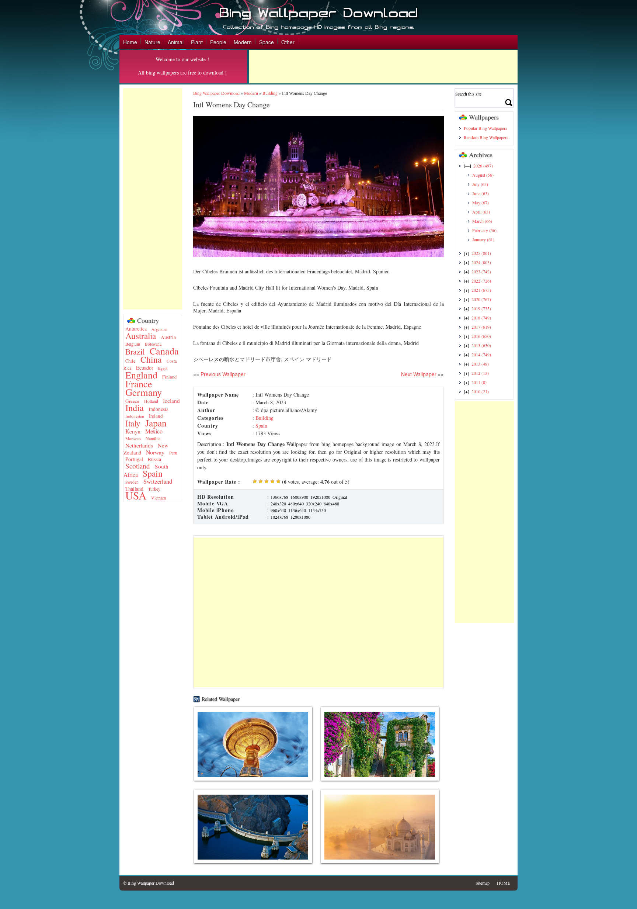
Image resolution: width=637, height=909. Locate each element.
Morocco (133, 438)
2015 (481, 345)
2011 (479, 382)
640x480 (331, 504)
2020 (481, 299)
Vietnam (158, 498)
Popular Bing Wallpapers (485, 128)
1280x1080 (300, 517)
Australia (140, 336)
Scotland (137, 465)
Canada (164, 350)
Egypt (162, 368)
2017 (481, 327)
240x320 (278, 504)
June (480, 193)
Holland (151, 401)
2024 (481, 262)
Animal (176, 42)
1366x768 (279, 497)
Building (270, 93)
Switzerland (157, 481)
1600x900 (299, 497)
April (481, 212)
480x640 (296, 504)
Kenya (132, 431)
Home (130, 42)
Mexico (154, 431)
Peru (173, 453)
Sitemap (483, 883)
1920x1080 (320, 497)
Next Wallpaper (418, 374)
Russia (154, 459)
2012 (480, 373)
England (141, 375)
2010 (480, 391)
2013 (480, 364)
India (134, 407)
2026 (483, 166)
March (482, 221)
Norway (155, 452)
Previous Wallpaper (222, 374)
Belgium (132, 344)
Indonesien (134, 416)
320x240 (313, 504)
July (480, 184)
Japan (156, 423)
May (480, 202)
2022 (481, 281)
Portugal (134, 459)
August (483, 175)
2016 (481, 336)
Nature (152, 42)
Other (288, 42)
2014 (481, 354)
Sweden (132, 482)
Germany (143, 392)
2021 (481, 290)
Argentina (159, 329)
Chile (130, 361)
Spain (153, 473)
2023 (481, 271)
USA (135, 495)
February (484, 230)
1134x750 (317, 510)
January (483, 239)
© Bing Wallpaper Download (148, 883)
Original (340, 497)
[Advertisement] (383, 66)
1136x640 (297, 510)
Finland (169, 377)
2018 (481, 318)
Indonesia (158, 409)
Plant (197, 42)
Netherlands (139, 445)
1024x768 (279, 517)
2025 (481, 253)
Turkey (154, 489)
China (151, 359)
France (138, 383)
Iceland (171, 400)
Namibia (153, 438)
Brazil (135, 351)
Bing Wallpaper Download (216, 93)
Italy (132, 423)
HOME (503, 883)
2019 (481, 308)
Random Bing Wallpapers (486, 137)
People (218, 42)
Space (266, 42)
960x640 (278, 510)
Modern (243, 42)
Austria (168, 337)
